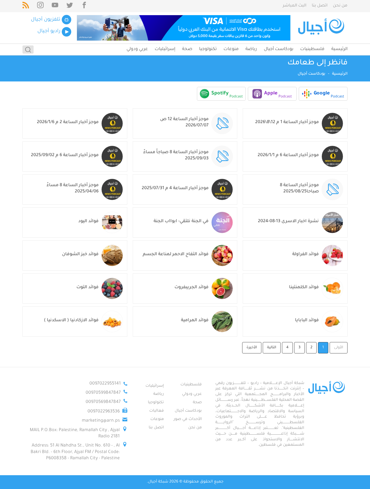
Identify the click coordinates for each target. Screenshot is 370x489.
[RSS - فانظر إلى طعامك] (25, 6)
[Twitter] (69, 6)
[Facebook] (84, 6)
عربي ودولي (137, 49)
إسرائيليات (165, 49)
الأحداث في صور (188, 419)
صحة (187, 49)
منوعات (231, 49)
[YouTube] (55, 6)
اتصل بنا (319, 6)
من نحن (340, 6)
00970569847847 (103, 402)
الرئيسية (339, 49)
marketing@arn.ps (101, 420)
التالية (271, 348)
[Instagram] (40, 6)
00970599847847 (103, 392)
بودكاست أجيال (278, 49)
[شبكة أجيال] (322, 28)
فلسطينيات (312, 49)
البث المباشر (294, 6)
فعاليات (156, 411)
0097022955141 (105, 383)
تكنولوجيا (208, 49)
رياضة (251, 49)
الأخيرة (251, 348)
